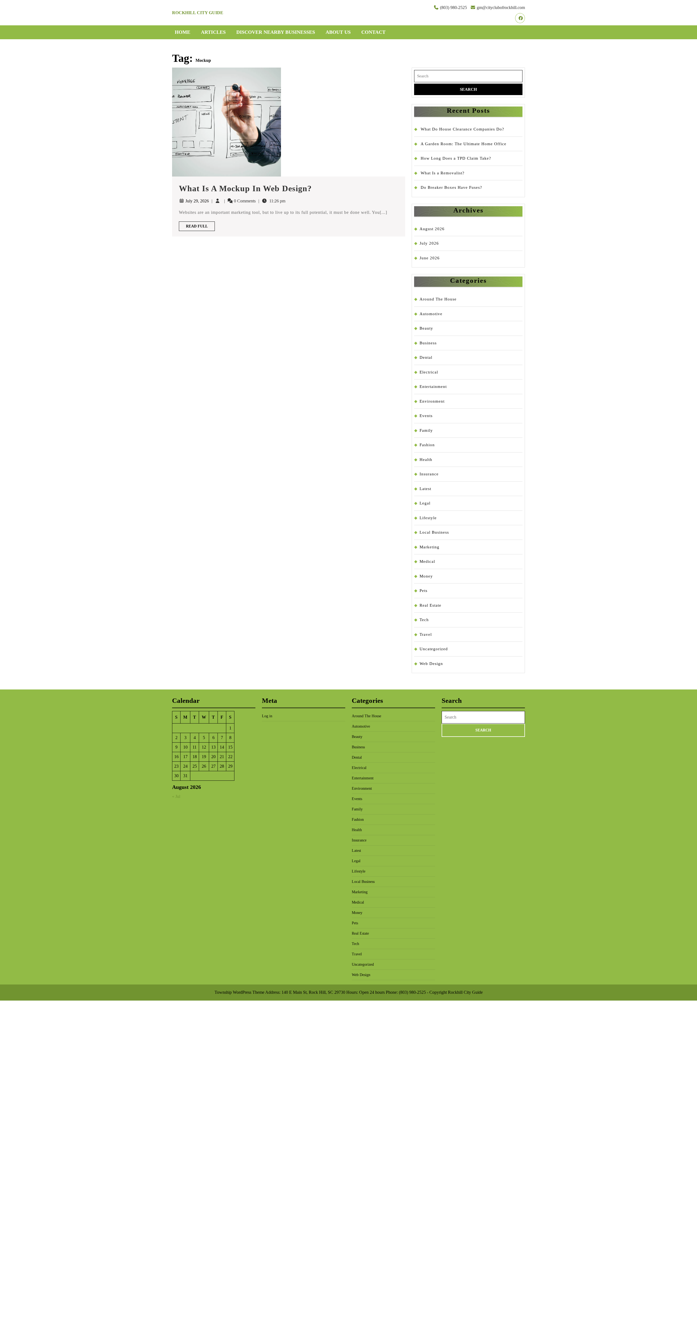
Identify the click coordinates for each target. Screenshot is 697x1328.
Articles (213, 32)
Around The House (438, 299)
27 (213, 766)
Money (426, 576)
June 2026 (430, 258)
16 (176, 756)
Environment (432, 401)
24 (185, 766)
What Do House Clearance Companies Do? (462, 129)
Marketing (429, 547)
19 (204, 756)
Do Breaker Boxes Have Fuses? (451, 187)
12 (204, 747)
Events (426, 416)
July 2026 (429, 243)
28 (222, 766)
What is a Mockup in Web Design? (245, 188)
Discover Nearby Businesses (275, 32)
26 (204, 766)
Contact (373, 32)
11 (194, 747)
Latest (425, 489)
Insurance (429, 474)
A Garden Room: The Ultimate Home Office (463, 144)
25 (194, 766)
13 (213, 747)
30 (176, 775)
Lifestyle (428, 518)
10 (185, 747)
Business (428, 343)
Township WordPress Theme (239, 992)
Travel (426, 634)
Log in (267, 716)
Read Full (200, 227)
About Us (338, 32)
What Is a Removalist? (442, 173)
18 (194, 756)
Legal (425, 503)
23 (176, 766)
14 (222, 747)
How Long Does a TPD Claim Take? (456, 158)
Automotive (431, 314)
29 (230, 766)
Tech (424, 620)
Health (426, 459)
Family (426, 430)
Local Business (434, 532)
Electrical (429, 372)
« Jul (176, 796)
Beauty (426, 328)
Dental (426, 357)
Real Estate (430, 605)
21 (222, 756)
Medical (427, 561)
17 (185, 756)
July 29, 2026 (197, 201)
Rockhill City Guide (197, 12)
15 (230, 747)
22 (230, 756)
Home (182, 32)
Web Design (431, 663)
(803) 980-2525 (453, 7)
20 (213, 756)
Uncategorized (434, 649)
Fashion (427, 445)
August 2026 (432, 229)
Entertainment (433, 386)
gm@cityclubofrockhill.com (501, 7)
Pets (423, 590)
